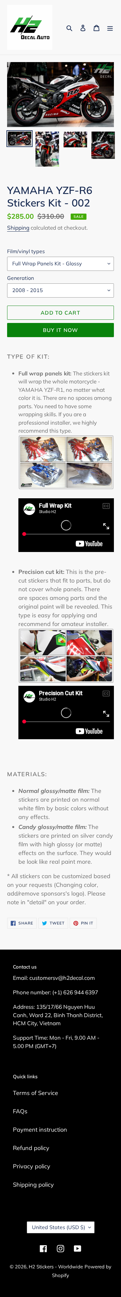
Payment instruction (40, 1129)
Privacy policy (31, 1166)
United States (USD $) (58, 1227)
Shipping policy (33, 1184)
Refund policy (31, 1148)
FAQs (20, 1111)
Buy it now (60, 330)
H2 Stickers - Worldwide (56, 1267)
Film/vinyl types (26, 251)
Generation (20, 278)
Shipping (18, 227)
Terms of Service (35, 1093)
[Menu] (110, 27)
